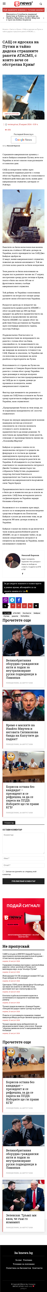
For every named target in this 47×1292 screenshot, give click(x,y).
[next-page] (43, 18)
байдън (37, 613)
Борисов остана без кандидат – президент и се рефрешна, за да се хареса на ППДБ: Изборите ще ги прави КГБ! (22, 797)
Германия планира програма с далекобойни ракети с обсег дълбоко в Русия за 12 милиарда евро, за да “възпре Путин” (23, 967)
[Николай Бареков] (12, 564)
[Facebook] (22, 573)
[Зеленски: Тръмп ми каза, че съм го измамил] (23, 1195)
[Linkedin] (30, 605)
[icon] (6, 601)
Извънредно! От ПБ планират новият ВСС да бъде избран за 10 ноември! (23, 977)
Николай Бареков (13, 146)
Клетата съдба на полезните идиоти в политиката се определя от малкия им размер (21, 997)
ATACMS (16, 613)
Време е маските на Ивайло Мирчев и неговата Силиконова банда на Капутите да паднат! (22, 732)
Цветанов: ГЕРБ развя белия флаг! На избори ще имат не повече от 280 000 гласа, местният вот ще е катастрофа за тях (23, 986)
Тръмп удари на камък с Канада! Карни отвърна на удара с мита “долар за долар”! (22, 1007)
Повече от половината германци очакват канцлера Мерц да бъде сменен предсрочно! (23, 1016)
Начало (5, 29)
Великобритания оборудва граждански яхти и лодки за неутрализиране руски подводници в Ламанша (22, 668)
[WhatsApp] (24, 605)
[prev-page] (3, 18)
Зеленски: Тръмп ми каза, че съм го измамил (21, 1218)
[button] (41, 3)
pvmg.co (24, 1288)
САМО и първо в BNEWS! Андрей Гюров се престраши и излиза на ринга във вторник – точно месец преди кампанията (23, 956)
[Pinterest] (18, 605)
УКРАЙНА (25, 616)
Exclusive (27, 613)
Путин (6, 616)
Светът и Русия (15, 29)
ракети (15, 616)
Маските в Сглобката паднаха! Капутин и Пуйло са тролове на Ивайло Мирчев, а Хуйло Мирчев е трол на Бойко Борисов (23, 17)
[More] (36, 605)
